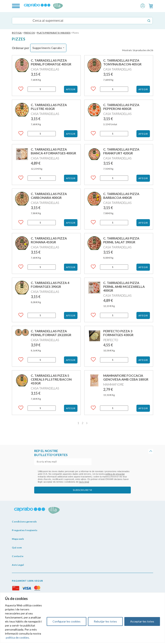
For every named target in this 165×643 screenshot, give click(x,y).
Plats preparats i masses (53, 32)
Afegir (70, 89)
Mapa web (18, 538)
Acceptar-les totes (142, 621)
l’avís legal (84, 482)
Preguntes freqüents (24, 530)
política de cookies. (18, 637)
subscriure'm (82, 489)
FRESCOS (29, 32)
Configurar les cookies (66, 621)
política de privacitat (115, 474)
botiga (17, 32)
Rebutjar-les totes (105, 621)
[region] (82, 617)
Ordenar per (20, 48)
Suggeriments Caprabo (47, 48)
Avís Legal (18, 564)
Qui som (17, 547)
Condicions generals (24, 521)
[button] (142, 5)
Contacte (17, 556)
